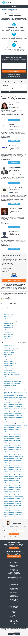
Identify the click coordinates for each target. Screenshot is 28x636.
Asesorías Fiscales (14, 596)
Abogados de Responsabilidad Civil (11, 357)
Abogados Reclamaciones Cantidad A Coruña (13, 427)
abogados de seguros (8, 359)
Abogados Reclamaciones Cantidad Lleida (12, 480)
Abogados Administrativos (9, 314)
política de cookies (17, 632)
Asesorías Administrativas (14, 601)
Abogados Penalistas (8, 339)
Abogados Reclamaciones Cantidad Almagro (13, 413)
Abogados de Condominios (9, 365)
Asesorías (14, 582)
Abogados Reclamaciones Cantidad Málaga (12, 485)
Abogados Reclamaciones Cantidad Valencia (13, 510)
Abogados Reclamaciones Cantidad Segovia (12, 501)
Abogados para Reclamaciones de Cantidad (12, 381)
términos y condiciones (14, 536)
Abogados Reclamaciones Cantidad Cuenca (12, 460)
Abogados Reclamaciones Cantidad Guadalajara (13, 467)
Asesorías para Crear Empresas (14, 594)
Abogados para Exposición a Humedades (12, 368)
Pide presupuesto (14, 120)
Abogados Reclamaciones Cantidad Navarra (12, 489)
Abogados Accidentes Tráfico (14, 580)
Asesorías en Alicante (14, 592)
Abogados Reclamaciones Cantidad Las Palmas (13, 476)
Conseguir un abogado (14, 280)
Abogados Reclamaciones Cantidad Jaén (12, 472)
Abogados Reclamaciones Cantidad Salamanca (13, 496)
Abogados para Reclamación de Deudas (12, 377)
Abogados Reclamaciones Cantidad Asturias (12, 436)
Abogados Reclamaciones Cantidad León (12, 478)
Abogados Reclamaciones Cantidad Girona (12, 463)
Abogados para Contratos (9, 350)
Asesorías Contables (14, 595)
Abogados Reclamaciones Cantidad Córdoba (13, 458)
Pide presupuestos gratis (14, 556)
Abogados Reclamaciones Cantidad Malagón (13, 417)
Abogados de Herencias (8, 330)
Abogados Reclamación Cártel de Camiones (12, 348)
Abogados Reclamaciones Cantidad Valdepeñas (13, 399)
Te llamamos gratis (14, 533)
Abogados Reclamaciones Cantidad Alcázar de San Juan (15, 397)
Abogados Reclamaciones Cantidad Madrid (12, 483)
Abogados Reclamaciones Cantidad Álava (12, 429)
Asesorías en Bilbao (14, 588)
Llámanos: (14, 611)
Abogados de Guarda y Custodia (14, 577)
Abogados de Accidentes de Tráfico (11, 321)
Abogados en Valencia (14, 565)
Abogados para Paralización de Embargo (12, 374)
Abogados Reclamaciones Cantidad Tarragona (13, 505)
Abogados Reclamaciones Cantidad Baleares (13, 442)
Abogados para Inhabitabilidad (10, 372)
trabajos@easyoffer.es (14, 618)
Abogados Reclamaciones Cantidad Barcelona (13, 443)
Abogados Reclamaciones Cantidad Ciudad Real (13, 395)
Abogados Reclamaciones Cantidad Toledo (12, 508)
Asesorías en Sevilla (14, 590)
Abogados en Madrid (14, 562)
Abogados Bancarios (8, 316)
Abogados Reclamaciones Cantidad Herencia (13, 415)
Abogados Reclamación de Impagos (11, 387)
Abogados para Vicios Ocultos (10, 385)
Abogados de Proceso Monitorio (10, 376)
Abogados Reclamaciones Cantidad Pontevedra (13, 494)
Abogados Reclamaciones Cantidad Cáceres (12, 449)
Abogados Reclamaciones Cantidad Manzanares (13, 400)
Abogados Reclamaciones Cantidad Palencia (13, 493)
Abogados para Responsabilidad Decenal (12, 383)
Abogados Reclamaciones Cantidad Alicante (12, 432)
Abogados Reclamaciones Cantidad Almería (12, 434)
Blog (14, 626)
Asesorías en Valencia (14, 587)
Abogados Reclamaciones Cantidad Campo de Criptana (15, 408)
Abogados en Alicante (14, 570)
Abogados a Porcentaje (8, 347)
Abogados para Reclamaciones (10, 379)
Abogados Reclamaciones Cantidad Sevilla (12, 503)
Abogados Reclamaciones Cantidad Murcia (12, 487)
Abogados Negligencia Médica (10, 363)
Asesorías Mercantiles (14, 599)
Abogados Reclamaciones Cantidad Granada (13, 465)
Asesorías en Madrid (14, 584)
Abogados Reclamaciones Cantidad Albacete (13, 431)
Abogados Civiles (7, 318)
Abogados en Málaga (14, 567)
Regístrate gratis (14, 547)
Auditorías (14, 600)
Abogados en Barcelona (14, 563)
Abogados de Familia (8, 329)
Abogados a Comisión (8, 345)
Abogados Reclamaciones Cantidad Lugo (12, 482)
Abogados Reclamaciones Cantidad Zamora (12, 514)
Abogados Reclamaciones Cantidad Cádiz (12, 451)
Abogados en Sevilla (14, 569)
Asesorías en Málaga (14, 589)
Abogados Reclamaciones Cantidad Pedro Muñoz (14, 419)
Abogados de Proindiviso (9, 356)
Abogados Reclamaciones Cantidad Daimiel (12, 402)
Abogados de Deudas (8, 367)
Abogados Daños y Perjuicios (9, 352)
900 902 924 (14, 612)
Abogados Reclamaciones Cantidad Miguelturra (13, 406)
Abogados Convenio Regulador (14, 573)
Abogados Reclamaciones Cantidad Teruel (12, 507)
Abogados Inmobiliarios (8, 334)
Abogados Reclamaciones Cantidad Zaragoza (13, 516)
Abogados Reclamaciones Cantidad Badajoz (12, 440)
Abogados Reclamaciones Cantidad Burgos (12, 447)
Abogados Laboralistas (8, 336)
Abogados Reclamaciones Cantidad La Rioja (12, 474)
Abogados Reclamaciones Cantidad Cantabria (13, 452)
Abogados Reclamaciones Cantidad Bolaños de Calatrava (15, 411)
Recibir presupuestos (14, 71)
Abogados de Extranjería (8, 327)
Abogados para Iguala (8, 370)
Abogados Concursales (8, 319)
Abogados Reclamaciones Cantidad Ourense (12, 491)
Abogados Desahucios (14, 578)
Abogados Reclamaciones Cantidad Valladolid (13, 512)
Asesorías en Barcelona (14, 585)
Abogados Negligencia (8, 361)
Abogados (14, 560)
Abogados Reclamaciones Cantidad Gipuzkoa (13, 462)
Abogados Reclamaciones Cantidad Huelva (12, 469)
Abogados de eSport (8, 354)
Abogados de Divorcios (8, 325)
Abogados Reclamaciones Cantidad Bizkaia (12, 445)
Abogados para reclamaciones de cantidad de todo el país (15, 425)
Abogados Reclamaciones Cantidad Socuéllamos (13, 410)
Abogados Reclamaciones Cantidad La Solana (13, 404)
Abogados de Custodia (8, 323)
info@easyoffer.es (14, 616)
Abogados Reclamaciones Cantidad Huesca (12, 471)
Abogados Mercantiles (8, 338)
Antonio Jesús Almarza (14, 170)
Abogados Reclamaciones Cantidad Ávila (12, 438)
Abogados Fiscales (7, 332)
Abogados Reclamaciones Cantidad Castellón (13, 454)
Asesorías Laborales (14, 597)
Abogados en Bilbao (14, 566)
